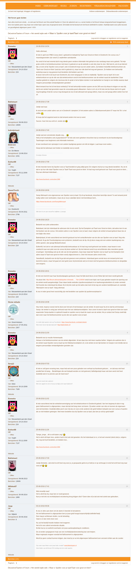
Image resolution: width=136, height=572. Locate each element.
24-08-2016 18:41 (42, 271)
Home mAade (14, 302)
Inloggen (123, 6)
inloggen (103, 38)
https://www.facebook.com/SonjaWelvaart (51, 202)
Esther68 (12, 162)
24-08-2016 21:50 (42, 333)
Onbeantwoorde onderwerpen (117, 11)
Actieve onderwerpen (97, 11)
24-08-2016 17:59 (42, 162)
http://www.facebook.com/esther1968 (48, 179)
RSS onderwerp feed (120, 42)
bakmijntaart (13, 130)
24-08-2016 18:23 (42, 220)
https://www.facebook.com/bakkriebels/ (74, 322)
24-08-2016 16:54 (42, 46)
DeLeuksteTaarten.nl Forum (18, 33)
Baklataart (12, 102)
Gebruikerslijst (51, 6)
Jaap (10, 506)
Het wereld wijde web (39, 33)
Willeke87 (12, 486)
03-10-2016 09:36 (42, 506)
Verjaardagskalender (105, 6)
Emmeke (12, 46)
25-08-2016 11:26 (42, 430)
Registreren (85, 6)
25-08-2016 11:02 (42, 399)
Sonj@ (11, 364)
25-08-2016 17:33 (42, 458)
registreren (112, 38)
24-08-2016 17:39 (42, 102)
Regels (64, 6)
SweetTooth (13, 190)
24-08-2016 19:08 (42, 302)
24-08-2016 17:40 (42, 130)
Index (38, 6)
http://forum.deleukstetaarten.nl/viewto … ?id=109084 (65, 280)
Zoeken (73, 6)
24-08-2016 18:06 (42, 190)
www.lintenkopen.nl (70, 545)
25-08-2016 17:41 (42, 486)
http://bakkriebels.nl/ (64, 325)
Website (11, 186)
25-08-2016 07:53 (42, 364)
